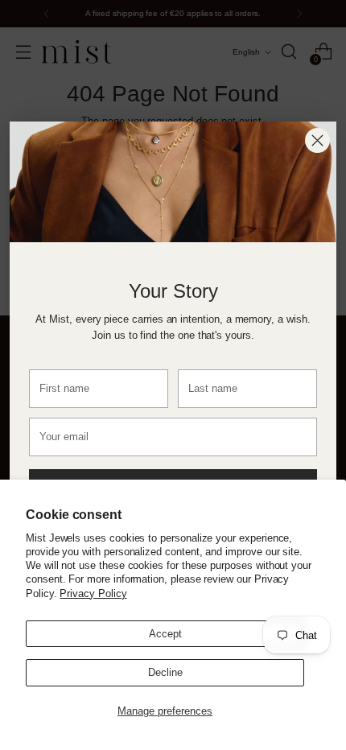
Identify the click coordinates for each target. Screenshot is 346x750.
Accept (165, 634)
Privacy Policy (93, 593)
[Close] (317, 140)
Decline (165, 672)
